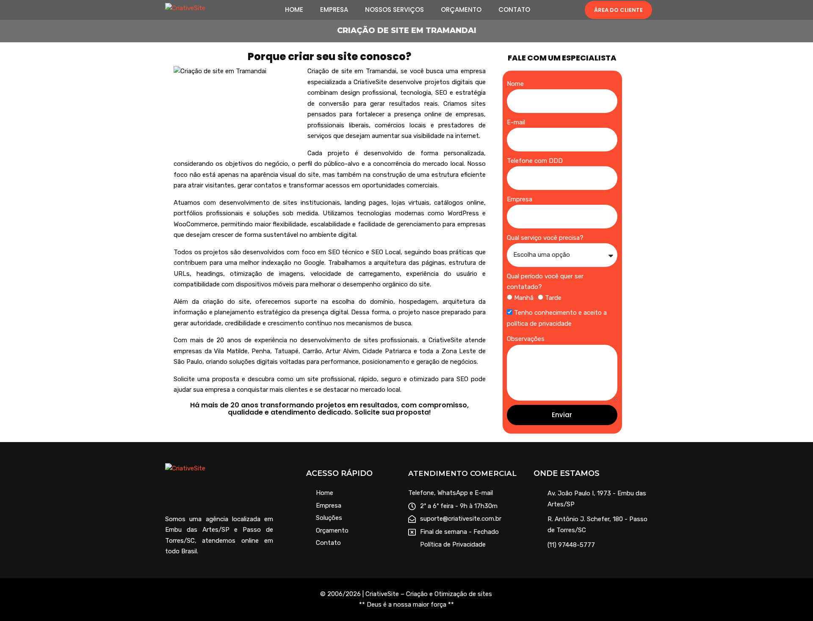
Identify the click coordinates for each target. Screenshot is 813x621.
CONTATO (514, 10)
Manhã (524, 298)
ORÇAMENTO (461, 10)
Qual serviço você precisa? (545, 238)
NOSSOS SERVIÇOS (394, 10)
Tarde (553, 298)
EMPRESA (334, 10)
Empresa (519, 199)
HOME (294, 10)
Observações (526, 339)
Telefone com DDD (535, 161)
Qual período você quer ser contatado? (545, 281)
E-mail (516, 122)
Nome (515, 84)
